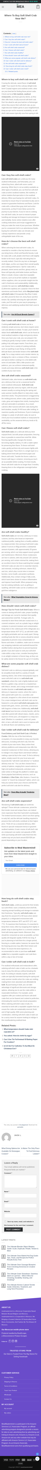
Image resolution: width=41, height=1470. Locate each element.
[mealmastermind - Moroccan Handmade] (20, 7)
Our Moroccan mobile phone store (15, 1330)
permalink (20, 1127)
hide (14, 33)
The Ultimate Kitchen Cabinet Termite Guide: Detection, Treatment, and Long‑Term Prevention (21, 1287)
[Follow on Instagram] (12, 1341)
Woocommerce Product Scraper (15, 1336)
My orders (7, 1413)
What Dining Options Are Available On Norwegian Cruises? (11, 1151)
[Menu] (3, 7)
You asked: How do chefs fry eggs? (18, 1036)
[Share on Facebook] (16, 1056)
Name (6, 1191)
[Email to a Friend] (24, 1056)
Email (6, 1201)
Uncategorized (23, 1125)
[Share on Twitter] (20, 1056)
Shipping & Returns (10, 1382)
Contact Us (8, 1399)
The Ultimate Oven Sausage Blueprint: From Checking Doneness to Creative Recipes (21, 1267)
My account (8, 1408)
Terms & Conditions (10, 1386)
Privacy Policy (8, 1377)
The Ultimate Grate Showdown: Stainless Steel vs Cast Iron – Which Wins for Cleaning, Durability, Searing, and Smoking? (22, 1277)
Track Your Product (10, 1390)
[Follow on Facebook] (9, 1341)
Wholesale (7, 1395)
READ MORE (34, 1)
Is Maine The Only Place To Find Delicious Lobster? (30, 1151)
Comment (8, 1173)
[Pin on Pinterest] (29, 1056)
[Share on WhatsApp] (12, 1056)
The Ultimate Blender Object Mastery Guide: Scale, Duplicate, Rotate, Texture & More (22, 1249)
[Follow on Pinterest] (16, 1341)
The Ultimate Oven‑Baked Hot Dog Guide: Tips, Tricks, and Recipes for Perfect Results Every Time (22, 1258)
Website (7, 1211)
